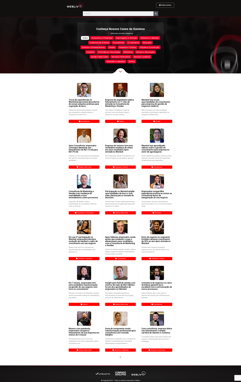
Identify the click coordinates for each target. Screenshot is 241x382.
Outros (132, 61)
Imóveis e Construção (149, 47)
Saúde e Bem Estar (99, 57)
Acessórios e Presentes (102, 38)
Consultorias (118, 43)
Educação (147, 43)
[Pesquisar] (155, 13)
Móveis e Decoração (145, 52)
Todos (85, 38)
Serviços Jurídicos (142, 57)
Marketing (128, 52)
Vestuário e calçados (115, 61)
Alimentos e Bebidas (150, 38)
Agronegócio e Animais (126, 38)
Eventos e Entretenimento (93, 47)
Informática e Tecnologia (109, 52)
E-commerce (133, 43)
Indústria (90, 52)
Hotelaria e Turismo (127, 47)
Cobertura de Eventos (99, 43)
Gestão (112, 47)
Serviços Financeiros (121, 57)
